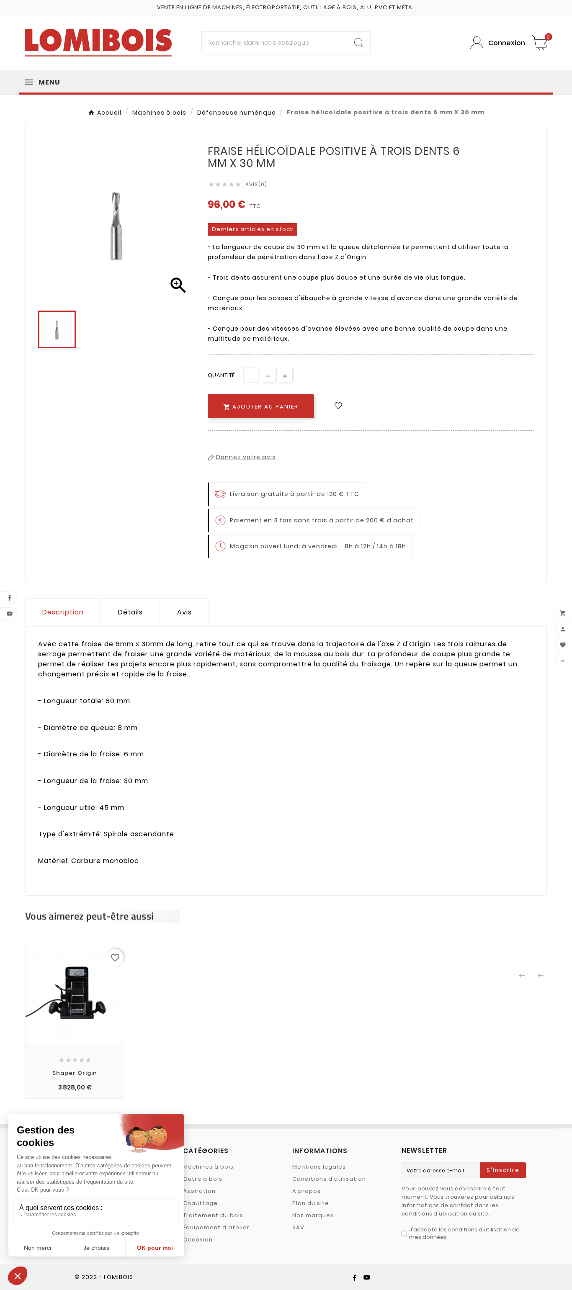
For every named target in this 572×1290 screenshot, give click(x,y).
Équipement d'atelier (216, 1227)
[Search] (358, 42)
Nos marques (313, 1215)
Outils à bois (202, 1179)
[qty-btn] (285, 374)
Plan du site (310, 1203)
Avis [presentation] (184, 612)
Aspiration (199, 1191)
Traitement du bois (213, 1215)
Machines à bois (208, 1167)
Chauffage (200, 1203)
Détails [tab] (130, 612)
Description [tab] (63, 612)
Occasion (198, 1240)
